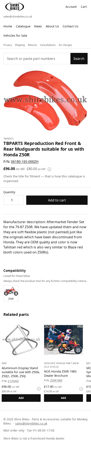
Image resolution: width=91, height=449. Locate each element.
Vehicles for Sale (15, 36)
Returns (32, 45)
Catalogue (23, 26)
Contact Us (70, 26)
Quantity (9, 192)
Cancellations (48, 45)
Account (71, 7)
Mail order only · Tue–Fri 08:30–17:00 (28, 430)
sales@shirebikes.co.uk (17, 16)
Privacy (7, 45)
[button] (25, 161)
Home (7, 26)
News (38, 26)
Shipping (20, 45)
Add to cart (57, 200)
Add (21, 398)
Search (78, 58)
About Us (52, 26)
